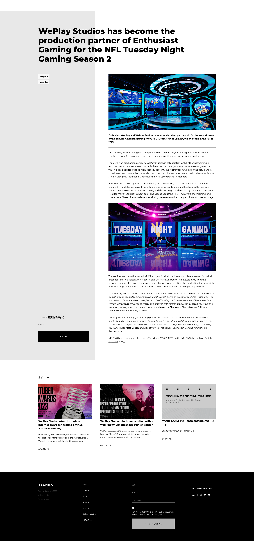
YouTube (113, 341)
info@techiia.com (202, 489)
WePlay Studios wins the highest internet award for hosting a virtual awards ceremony (60, 425)
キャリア (86, 502)
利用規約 (142, 514)
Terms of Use (43, 499)
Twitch (208, 338)
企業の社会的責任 (89, 514)
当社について (88, 484)
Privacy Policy (44, 495)
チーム (85, 496)
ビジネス (86, 490)
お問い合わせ (88, 520)
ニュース (86, 508)
